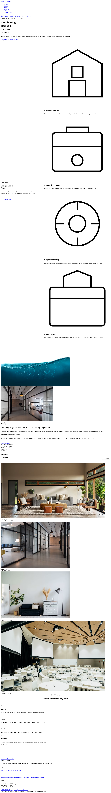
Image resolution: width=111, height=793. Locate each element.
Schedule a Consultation (7, 759)
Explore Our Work (6, 39)
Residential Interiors (6, 777)
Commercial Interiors (18, 777)
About (6, 6)
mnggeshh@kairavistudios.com (19, 790)
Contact (6, 10)
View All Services (6, 199)
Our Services (14, 39)
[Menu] (1, 15)
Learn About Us (5, 443)
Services (6, 7)
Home (6, 4)
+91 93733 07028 (5, 790)
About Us (3, 770)
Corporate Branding (29, 777)
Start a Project (8, 12)
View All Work (106, 459)
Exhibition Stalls (39, 777)
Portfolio (6, 9)
